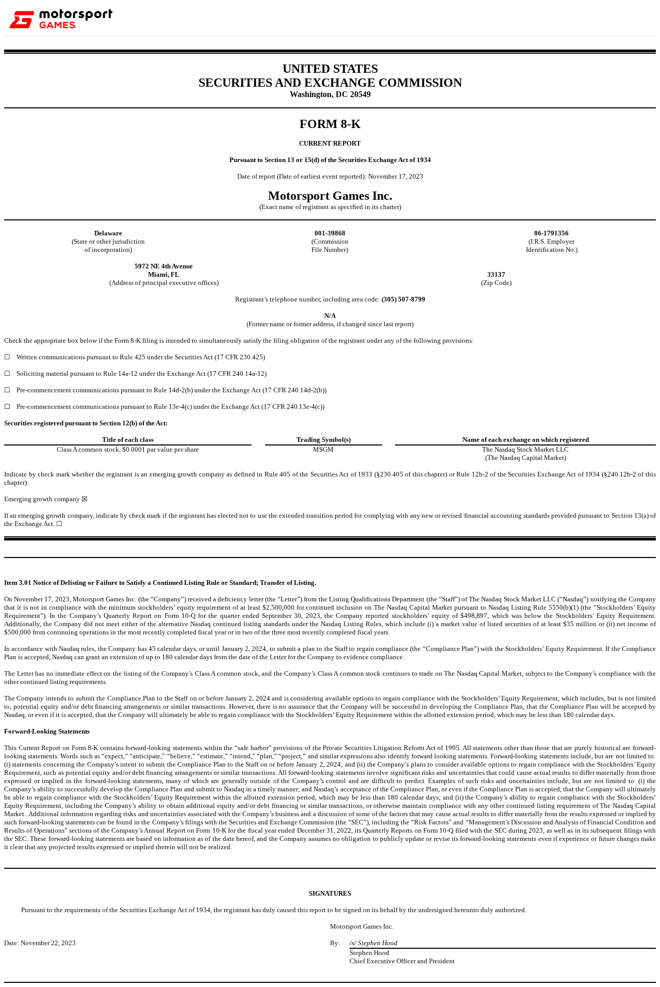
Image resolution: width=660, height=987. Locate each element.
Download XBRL (640, 17)
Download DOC (599, 17)
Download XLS (626, 17)
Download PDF (613, 17)
